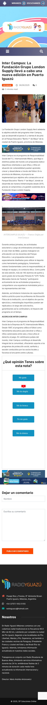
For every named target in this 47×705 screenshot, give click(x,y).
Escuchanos (33, 3)
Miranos (16, 3)
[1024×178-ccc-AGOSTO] (23, 196)
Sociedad (7, 85)
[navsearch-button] (41, 51)
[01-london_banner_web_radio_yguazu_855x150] (23, 149)
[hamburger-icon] (7, 52)
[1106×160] (23, 481)
